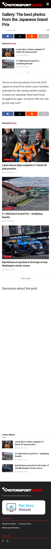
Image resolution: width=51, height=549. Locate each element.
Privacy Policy (25, 524)
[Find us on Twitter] (7, 541)
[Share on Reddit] (31, 36)
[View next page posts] (28, 73)
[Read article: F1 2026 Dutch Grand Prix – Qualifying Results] (8, 64)
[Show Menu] (47, 4)
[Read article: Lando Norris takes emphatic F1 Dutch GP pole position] (8, 52)
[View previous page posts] (23, 73)
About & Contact (9, 524)
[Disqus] (25, 326)
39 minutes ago (23, 67)
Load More (25, 278)
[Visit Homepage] (22, 4)
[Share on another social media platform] (43, 36)
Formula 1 (8, 160)
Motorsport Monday (10, 528)
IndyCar (7, 257)
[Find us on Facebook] (2, 541)
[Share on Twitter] (20, 36)
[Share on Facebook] (8, 36)
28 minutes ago (23, 55)
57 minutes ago (9, 269)
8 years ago (11, 30)
